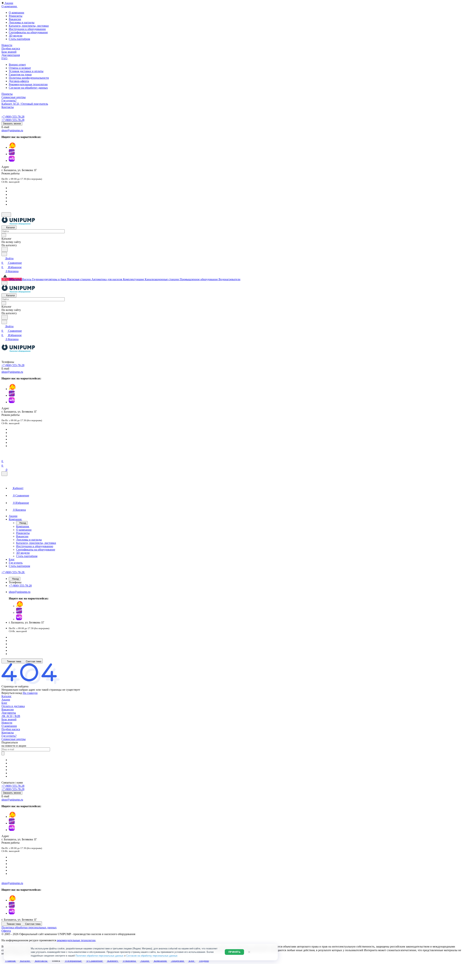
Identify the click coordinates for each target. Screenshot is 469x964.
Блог (4, 702)
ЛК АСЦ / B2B (10, 716)
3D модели (15, 35)
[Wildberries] (12, 160)
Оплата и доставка (13, 706)
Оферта (6, 930)
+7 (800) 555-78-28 (12, 116)
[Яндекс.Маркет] (12, 147)
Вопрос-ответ (17, 64)
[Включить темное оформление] (6, 214)
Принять (234, 952)
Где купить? (8, 735)
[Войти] (3, 456)
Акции (5, 699)
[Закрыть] (4, 473)
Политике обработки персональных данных (99, 955)
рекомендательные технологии (76, 940)
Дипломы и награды (21, 22)
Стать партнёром (19, 38)
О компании (16, 12)
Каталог (6, 696)
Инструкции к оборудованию (27, 29)
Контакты (7, 732)
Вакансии (15, 19)
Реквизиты (15, 15)
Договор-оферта (19, 81)
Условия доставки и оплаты (26, 71)
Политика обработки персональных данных (29, 927)
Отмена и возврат (20, 67)
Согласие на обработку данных (28, 87)
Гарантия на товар (20, 74)
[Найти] (4, 249)
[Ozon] (12, 154)
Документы (8, 712)
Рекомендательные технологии (28, 84)
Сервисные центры (13, 739)
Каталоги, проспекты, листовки (29, 25)
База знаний (8, 719)
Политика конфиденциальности (29, 77)
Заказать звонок (12, 123)
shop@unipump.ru (12, 130)
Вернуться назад (11, 693)
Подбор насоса (10, 729)
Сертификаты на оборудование (28, 32)
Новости (6, 722)
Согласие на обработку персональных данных (152, 955)
